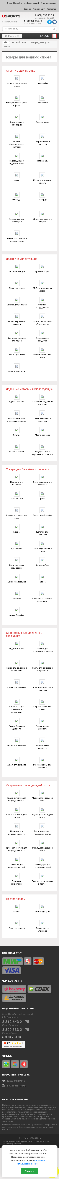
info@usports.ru (33, 20)
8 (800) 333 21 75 (44, 15)
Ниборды (16, 199)
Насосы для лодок (16, 355)
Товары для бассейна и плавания (27, 469)
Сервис (27, 9)
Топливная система (17, 451)
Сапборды (42, 199)
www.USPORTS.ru (33, 1138)
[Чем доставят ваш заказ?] (29, 993)
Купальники (16, 548)
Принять (29, 1171)
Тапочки (42, 582)
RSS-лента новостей (16, 1086)
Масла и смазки (42, 435)
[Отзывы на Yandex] (24, 1064)
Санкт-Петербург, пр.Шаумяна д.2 (23, 3)
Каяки (16, 180)
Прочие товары (15, 898)
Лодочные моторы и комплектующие (29, 389)
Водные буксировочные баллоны (16, 144)
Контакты (51, 9)
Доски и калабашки (17, 582)
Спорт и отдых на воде (20, 70)
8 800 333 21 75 (15, 1030)
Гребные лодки (42, 271)
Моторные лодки (17, 271)
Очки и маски (17, 498)
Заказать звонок (10, 22)
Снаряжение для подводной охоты (28, 785)
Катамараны (42, 161)
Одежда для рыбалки (17, 305)
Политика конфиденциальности (17, 1142)
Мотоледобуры (42, 911)
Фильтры (16, 435)
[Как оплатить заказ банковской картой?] (29, 965)
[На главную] (5, 42)
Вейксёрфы (42, 83)
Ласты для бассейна (42, 515)
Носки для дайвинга (16, 745)
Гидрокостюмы (16, 648)
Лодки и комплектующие (21, 258)
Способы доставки (12, 1144)
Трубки (42, 498)
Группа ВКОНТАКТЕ (16, 1081)
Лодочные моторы (17, 402)
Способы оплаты (41, 1142)
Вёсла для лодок (17, 288)
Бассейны (16, 598)
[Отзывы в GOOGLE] (15, 1064)
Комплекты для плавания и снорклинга (16, 709)
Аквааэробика (42, 565)
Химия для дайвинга (16, 765)
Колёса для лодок (16, 371)
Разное (16, 911)
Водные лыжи (42, 122)
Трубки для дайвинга (16, 687)
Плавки (16, 532)
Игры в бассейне (16, 615)
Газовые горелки (17, 928)
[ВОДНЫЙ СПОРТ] (11, 16)
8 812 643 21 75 (15, 1022)
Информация (39, 9)
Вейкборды (42, 103)
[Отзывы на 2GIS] (6, 1064)
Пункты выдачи (48, 3)
